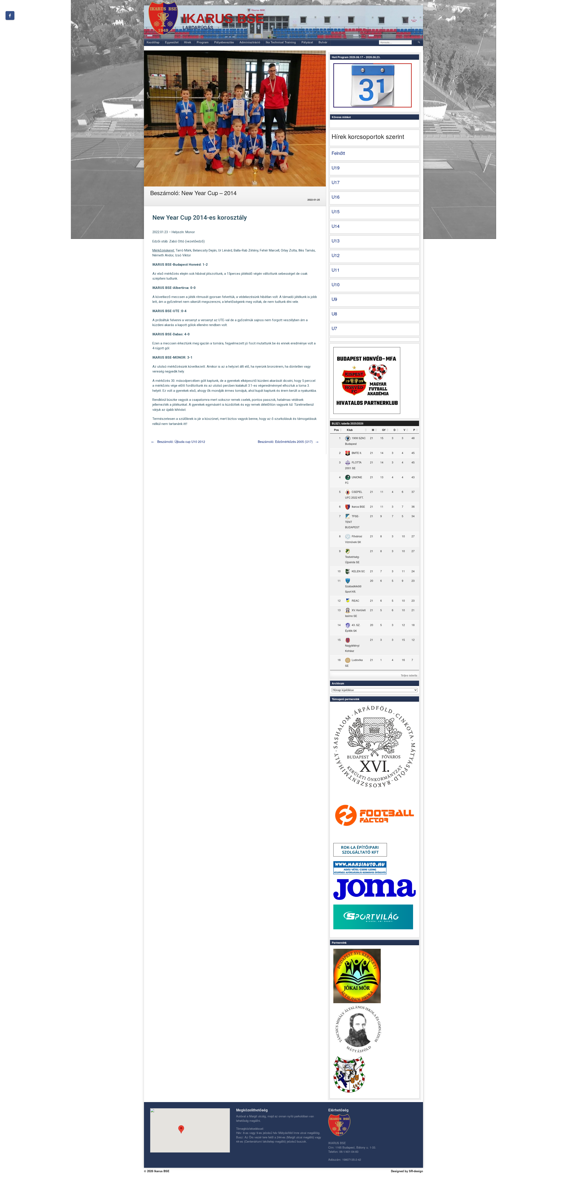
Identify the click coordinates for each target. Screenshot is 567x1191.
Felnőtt (338, 153)
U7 (334, 328)
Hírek (187, 42)
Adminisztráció (249, 42)
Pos (336, 430)
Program (203, 42)
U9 (334, 299)
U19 (336, 167)
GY (384, 430)
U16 (336, 197)
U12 (336, 255)
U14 (336, 226)
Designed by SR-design (407, 1171)
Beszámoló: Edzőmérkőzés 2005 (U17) (288, 441)
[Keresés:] (395, 42)
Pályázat (307, 42)
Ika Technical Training (281, 42)
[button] (181, 1129)
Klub (350, 430)
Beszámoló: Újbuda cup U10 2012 (178, 441)
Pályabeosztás (224, 42)
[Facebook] (10, 15)
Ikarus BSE (223, 18)
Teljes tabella (409, 675)
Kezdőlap (153, 42)
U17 (336, 182)
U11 (336, 270)
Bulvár (322, 42)
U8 (334, 313)
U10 (336, 284)
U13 (336, 240)
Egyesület (172, 42)
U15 (336, 211)
